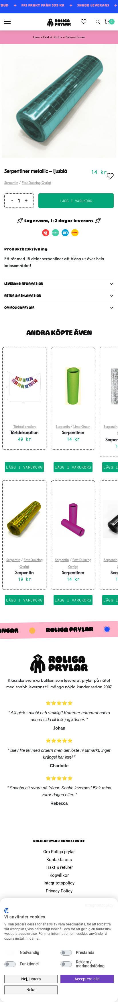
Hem (36, 37)
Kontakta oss (59, 859)
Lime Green (81, 427)
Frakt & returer (59, 867)
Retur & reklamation (23, 295)
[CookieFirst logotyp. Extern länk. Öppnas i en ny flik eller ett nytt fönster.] (6, 910)
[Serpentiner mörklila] (73, 519)
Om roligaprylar (19, 307)
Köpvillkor (59, 875)
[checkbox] (10, 953)
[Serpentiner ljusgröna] (73, 386)
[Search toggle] (98, 21)
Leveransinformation (24, 284)
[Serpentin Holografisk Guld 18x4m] (24, 519)
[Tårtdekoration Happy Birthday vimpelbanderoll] (24, 386)
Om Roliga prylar (59, 851)
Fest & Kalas (52, 37)
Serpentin (11, 183)
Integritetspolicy (59, 883)
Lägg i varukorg (76, 200)
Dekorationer (75, 37)
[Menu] (12, 22)
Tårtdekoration (24, 427)
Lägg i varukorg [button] (24, 467)
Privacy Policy (59, 891)
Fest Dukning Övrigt (36, 183)
